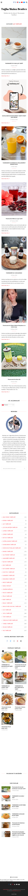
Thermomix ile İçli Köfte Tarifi (6, 727)
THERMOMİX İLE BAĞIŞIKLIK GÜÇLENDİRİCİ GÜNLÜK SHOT (14, 163)
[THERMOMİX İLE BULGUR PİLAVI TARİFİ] (7, 657)
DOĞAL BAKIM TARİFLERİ (14, 541)
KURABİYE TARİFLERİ (14, 575)
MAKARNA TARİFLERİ (14, 579)
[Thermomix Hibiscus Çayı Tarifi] (14, 199)
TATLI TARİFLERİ (14, 613)
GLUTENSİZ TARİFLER (14, 555)
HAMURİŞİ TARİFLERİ (14, 558)
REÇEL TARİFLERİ (14, 603)
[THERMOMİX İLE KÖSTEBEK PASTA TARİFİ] (21, 678)
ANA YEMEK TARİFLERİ (14, 517)
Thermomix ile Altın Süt (14, 379)
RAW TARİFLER (14, 599)
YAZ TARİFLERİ (14, 630)
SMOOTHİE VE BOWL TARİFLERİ (14, 606)
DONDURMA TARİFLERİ (14, 544)
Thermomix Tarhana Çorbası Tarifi (20, 707)
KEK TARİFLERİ (14, 565)
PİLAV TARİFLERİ (14, 596)
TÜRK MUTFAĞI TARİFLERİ (14, 620)
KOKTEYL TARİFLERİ (14, 572)
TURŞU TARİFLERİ (14, 623)
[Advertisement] (14, 492)
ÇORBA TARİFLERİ (14, 530)
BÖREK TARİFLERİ (14, 520)
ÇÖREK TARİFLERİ (14, 534)
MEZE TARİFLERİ (14, 582)
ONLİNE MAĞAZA (14, 589)
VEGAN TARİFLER (14, 627)
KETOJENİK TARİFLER (14, 568)
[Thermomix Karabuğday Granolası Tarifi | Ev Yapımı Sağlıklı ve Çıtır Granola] (5, 834)
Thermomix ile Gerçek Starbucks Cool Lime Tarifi (20, 666)
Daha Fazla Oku (5, 75)
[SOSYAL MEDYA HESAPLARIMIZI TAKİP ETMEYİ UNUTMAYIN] (14, 96)
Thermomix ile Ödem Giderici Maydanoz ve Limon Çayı (14, 326)
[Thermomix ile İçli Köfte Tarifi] (7, 719)
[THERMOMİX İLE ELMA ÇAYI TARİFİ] (14, 44)
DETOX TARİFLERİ (14, 537)
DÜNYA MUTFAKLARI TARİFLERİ (14, 548)
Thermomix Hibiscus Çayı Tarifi (14, 218)
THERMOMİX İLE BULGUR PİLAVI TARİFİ (7, 665)
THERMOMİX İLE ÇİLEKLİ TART (5, 686)
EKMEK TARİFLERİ (14, 551)
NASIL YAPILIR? (14, 585)
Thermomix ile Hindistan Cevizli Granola (18, 823)
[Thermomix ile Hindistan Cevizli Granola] (5, 825)
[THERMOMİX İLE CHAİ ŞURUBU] (14, 253)
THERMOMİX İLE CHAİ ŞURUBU (14, 273)
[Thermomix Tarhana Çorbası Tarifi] (21, 699)
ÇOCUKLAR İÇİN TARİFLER (14, 527)
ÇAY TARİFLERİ (14, 524)
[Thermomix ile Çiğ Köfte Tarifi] (7, 699)
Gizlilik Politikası (6, 889)
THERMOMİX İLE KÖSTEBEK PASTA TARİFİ (19, 687)
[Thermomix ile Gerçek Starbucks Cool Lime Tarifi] (21, 657)
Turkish (6, 405)
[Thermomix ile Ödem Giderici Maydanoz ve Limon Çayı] (14, 306)
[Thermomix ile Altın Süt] (14, 360)
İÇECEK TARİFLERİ (14, 561)
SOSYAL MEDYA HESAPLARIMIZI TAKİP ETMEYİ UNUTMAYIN (14, 116)
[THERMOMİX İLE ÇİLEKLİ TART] (7, 678)
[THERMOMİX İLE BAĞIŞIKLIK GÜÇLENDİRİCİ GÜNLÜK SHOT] (14, 143)
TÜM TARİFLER (14, 616)
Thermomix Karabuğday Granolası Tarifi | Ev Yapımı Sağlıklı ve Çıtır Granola (18, 833)
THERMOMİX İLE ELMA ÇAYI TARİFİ (14, 63)
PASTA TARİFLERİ (14, 592)
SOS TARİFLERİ (14, 609)
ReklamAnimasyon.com (16, 890)
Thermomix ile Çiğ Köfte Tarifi (6, 707)
